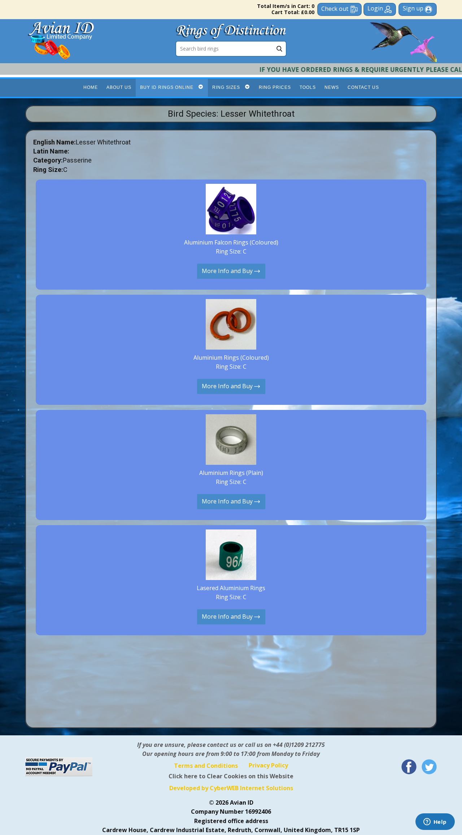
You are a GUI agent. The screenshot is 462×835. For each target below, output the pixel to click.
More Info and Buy (228, 270)
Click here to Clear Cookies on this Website (231, 776)
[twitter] (429, 766)
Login (375, 8)
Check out (334, 9)
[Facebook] (409, 766)
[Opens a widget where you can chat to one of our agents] (435, 822)
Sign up (414, 8)
